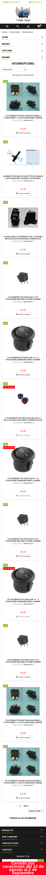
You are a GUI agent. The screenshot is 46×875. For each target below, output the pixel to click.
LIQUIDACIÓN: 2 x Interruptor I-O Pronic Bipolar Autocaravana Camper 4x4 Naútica (23, 238)
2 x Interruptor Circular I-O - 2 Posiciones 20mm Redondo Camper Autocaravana (23, 359)
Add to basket (23, 133)
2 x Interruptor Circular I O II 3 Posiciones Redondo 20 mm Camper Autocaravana (23, 299)
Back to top (36, 811)
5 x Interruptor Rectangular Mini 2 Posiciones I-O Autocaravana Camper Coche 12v (23, 722)
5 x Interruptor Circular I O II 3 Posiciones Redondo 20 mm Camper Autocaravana (23, 541)
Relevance (15, 69)
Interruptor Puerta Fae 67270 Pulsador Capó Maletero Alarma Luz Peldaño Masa (23, 178)
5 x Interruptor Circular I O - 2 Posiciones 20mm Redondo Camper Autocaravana (23, 480)
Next (27, 806)
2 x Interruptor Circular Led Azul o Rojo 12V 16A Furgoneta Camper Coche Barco (23, 420)
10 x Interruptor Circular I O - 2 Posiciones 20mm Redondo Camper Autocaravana (23, 601)
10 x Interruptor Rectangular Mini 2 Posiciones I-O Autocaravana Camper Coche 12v (23, 782)
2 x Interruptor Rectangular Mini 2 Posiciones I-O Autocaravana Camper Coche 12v (23, 117)
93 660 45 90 (14, 2)
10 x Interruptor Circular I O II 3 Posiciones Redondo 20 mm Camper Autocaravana (23, 662)
